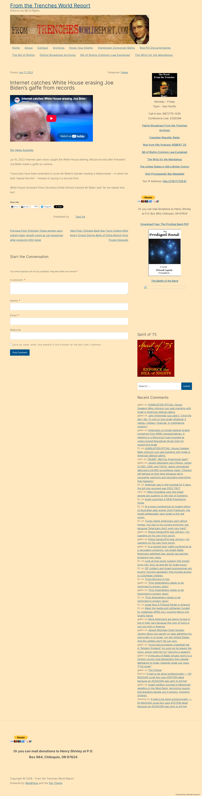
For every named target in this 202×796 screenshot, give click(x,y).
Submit (186, 386)
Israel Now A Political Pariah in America (167, 604)
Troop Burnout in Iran (157, 579)
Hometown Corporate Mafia (116, 47)
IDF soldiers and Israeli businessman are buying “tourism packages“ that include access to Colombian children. (164, 572)
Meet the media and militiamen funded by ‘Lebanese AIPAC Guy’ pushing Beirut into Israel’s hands (163, 612)
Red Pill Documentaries (155, 47)
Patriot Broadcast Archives (58, 55)
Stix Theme (55, 783)
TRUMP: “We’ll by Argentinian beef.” (167, 459)
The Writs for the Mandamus (154, 55)
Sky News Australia (21, 150)
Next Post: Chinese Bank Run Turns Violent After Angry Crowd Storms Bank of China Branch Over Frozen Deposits (99, 235)
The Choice (155, 670)
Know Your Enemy (81, 47)
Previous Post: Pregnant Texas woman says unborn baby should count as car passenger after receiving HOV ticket (36, 235)
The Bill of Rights (23, 55)
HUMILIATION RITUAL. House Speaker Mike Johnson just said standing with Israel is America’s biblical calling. (164, 408)
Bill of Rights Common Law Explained (105, 55)
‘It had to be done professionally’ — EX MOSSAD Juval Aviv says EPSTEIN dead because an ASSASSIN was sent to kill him (164, 677)
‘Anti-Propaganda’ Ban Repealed (164, 173)
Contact (42, 47)
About (29, 47)
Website (15, 329)
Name (14, 300)
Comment (18, 280)
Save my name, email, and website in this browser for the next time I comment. (57, 344)
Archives (59, 47)
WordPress (32, 783)
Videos (124, 72)
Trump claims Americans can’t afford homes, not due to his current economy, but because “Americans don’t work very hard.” (163, 524)
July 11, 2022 (26, 72)
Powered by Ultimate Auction (188, 794)
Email (13, 315)
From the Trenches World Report (50, 5)
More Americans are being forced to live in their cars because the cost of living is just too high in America (163, 623)
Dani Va (80, 216)
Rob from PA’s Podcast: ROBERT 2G (164, 144)
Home (16, 47)
